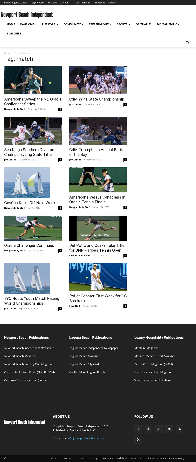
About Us (56, 458)
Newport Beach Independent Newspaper (29, 348)
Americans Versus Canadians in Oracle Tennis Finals (97, 199)
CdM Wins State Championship (96, 99)
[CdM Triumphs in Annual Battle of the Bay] (98, 131)
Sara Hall (74, 305)
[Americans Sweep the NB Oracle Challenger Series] (33, 80)
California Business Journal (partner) (26, 380)
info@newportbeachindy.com (86, 438)
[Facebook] (138, 429)
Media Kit (69, 458)
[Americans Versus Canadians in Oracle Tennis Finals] (98, 179)
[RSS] (179, 429)
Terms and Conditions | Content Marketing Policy (157, 458)
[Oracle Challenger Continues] (33, 228)
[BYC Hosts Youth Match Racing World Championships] (33, 278)
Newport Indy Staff (14, 109)
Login (96, 458)
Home (7, 53)
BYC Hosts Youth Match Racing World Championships (31, 301)
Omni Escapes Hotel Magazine (153, 372)
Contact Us (84, 458)
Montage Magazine (146, 348)
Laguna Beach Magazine (84, 356)
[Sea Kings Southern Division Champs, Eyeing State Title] (33, 131)
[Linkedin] (159, 429)
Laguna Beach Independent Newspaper (93, 348)
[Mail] (169, 429)
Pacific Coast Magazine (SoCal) (153, 364)
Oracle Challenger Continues (29, 245)
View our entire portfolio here (152, 380)
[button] (187, 42)
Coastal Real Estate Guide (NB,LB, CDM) (29, 372)
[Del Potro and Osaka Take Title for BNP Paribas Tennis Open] (98, 228)
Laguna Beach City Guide (84, 364)
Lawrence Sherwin (79, 255)
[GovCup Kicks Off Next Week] (33, 182)
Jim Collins (75, 104)
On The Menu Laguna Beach (87, 372)
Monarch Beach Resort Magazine (155, 356)
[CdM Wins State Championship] (98, 80)
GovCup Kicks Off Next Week (29, 202)
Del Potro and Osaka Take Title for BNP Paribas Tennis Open (96, 248)
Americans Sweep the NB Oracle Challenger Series (33, 101)
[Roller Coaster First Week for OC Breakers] (98, 277)
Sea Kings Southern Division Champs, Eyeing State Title (29, 152)
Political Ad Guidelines (115, 458)
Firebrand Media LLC (82, 430)
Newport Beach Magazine (20, 356)
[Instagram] (148, 429)
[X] (138, 440)
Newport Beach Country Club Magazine (28, 364)
